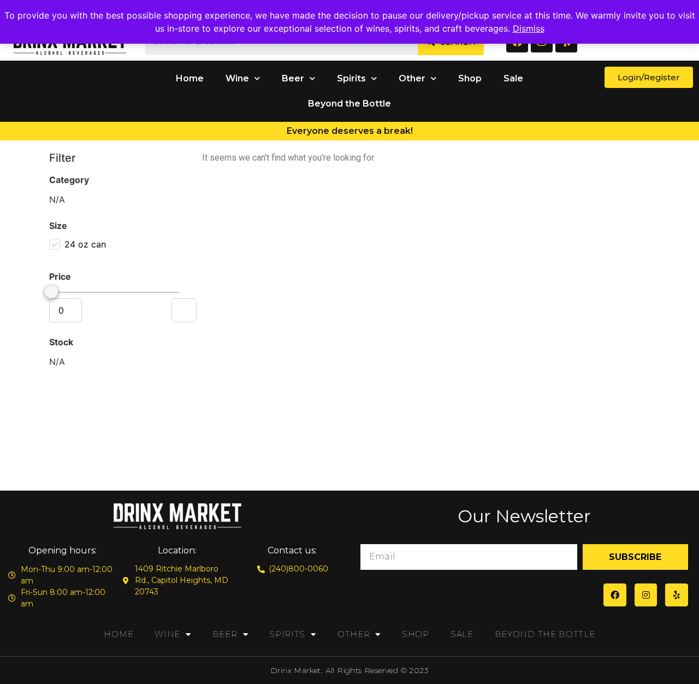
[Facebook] (614, 594)
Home (190, 78)
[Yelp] (676, 594)
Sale (513, 78)
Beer (293, 78)
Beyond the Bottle (349, 103)
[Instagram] (646, 594)
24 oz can (85, 244)
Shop (470, 78)
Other (412, 78)
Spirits (351, 78)
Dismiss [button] (528, 28)
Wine (237, 78)
